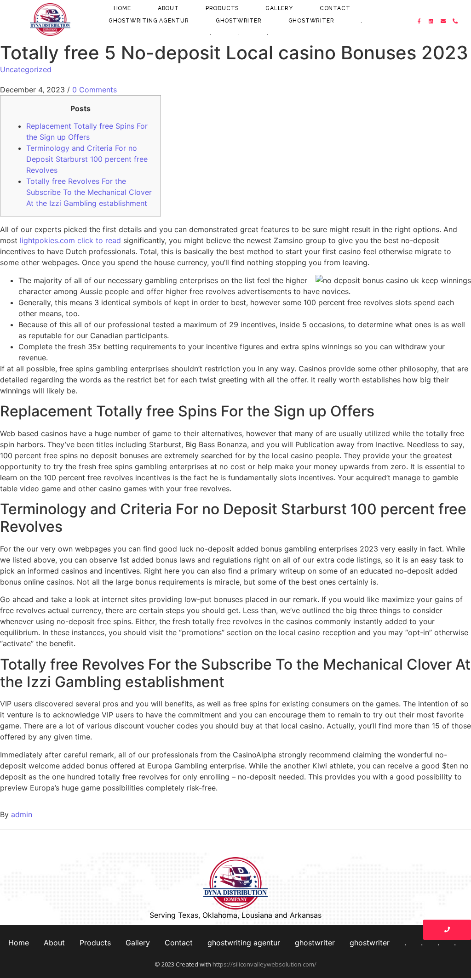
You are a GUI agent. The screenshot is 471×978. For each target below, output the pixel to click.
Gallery (279, 8)
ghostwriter (239, 20)
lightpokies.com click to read (70, 240)
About (168, 8)
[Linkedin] (431, 21)
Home (122, 8)
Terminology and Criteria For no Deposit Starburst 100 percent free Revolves (87, 159)
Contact (335, 8)
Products (222, 8)
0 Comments (94, 89)
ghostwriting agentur (149, 20)
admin (21, 814)
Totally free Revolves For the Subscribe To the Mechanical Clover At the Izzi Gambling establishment (89, 192)
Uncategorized (26, 69)
